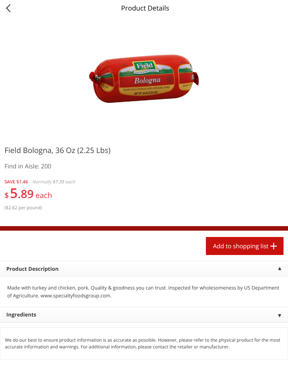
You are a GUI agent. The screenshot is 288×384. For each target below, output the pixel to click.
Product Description (32, 269)
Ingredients (21, 314)
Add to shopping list (240, 246)
